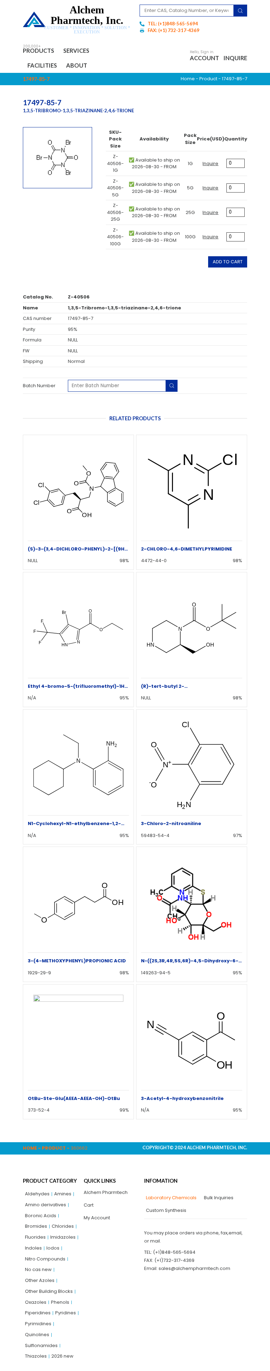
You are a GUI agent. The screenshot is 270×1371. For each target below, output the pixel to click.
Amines (62, 1193)
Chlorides (63, 1226)
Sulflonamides (41, 1345)
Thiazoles (36, 1356)
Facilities (42, 65)
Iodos (52, 1248)
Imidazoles (63, 1237)
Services (76, 50)
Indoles (33, 1248)
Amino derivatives (45, 1204)
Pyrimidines (38, 1323)
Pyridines (65, 1312)
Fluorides (35, 1237)
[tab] (170, 1197)
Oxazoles (35, 1302)
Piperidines (38, 1312)
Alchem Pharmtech (106, 1192)
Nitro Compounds (45, 1259)
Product (208, 78)
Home (188, 78)
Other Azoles (39, 1280)
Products (38, 50)
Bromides (36, 1226)
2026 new (62, 1356)
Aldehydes (37, 1193)
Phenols (60, 1302)
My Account (97, 1217)
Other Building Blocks (49, 1291)
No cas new (38, 1269)
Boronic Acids (40, 1215)
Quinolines (37, 1334)
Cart (89, 1205)
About (76, 65)
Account (204, 58)
